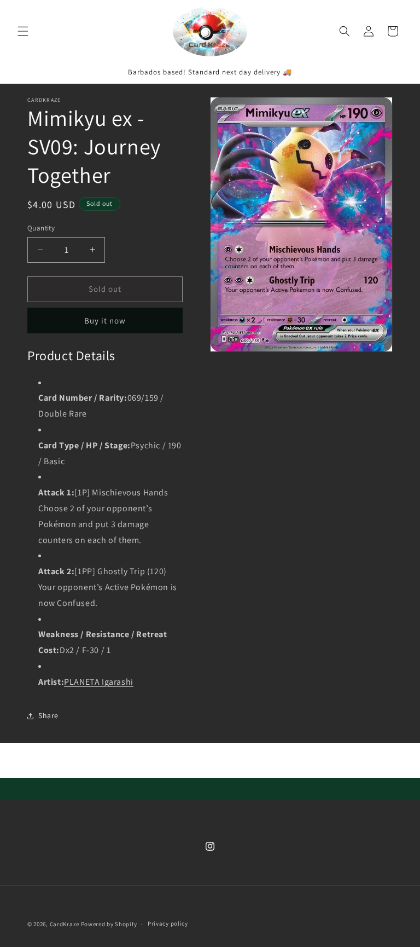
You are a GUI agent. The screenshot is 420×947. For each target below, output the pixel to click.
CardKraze (64, 924)
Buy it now (105, 320)
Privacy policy (168, 923)
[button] (23, 31)
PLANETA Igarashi (98, 682)
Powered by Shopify (109, 924)
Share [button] (48, 715)
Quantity (41, 228)
